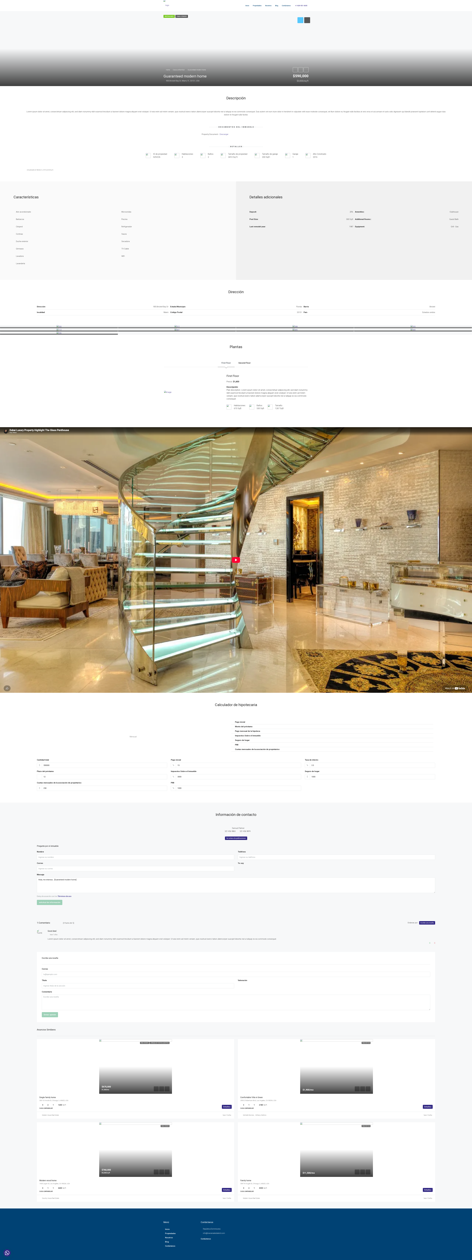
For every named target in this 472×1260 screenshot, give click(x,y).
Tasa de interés (311, 760)
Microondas (126, 212)
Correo (40, 863)
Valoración (242, 980)
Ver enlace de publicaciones (236, 838)
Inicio (247, 6)
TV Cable (125, 249)
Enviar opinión (50, 1015)
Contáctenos (206, 1239)
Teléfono (242, 852)
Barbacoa (20, 219)
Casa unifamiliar (179, 70)
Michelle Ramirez (248, 1115)
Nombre (40, 852)
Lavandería (20, 263)
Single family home (47, 1097)
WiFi (123, 256)
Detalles (226, 1107)
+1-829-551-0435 (301, 6)
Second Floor (244, 363)
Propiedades (257, 6)
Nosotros (268, 6)
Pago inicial (176, 760)
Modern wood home (48, 1180)
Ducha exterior (22, 241)
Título (44, 980)
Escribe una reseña (427, 923)
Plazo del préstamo (45, 771)
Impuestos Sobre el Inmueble (183, 771)
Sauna (124, 234)
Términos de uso (64, 896)
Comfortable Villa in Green (251, 1097)
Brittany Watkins (261, 1115)
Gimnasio (20, 249)
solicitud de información (49, 902)
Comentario (47, 992)
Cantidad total (43, 760)
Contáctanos (286, 6)
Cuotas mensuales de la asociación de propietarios (59, 783)
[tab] (300, 20)
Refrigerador (126, 227)
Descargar (224, 134)
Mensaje (40, 875)
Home (168, 70)
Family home (245, 1180)
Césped (19, 227)
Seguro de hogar (312, 771)
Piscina (124, 219)
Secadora (125, 241)
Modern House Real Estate (50, 1115)
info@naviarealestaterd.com (214, 1233)
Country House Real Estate (50, 1198)
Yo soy (241, 863)
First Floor (226, 363)
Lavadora (20, 256)
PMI (172, 783)
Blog (276, 6)
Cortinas (19, 234)
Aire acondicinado (23, 212)
